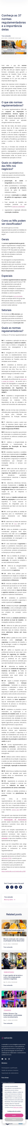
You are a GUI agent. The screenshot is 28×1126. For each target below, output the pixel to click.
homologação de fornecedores (15, 820)
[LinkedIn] (6, 1059)
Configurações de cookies (14, 1111)
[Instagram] (9, 1059)
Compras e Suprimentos (8, 1082)
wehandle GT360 (6, 858)
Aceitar (14, 1115)
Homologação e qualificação (9, 1067)
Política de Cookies (17, 1107)
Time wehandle (6, 36)
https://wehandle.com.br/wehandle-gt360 (14, 871)
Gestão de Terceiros (9, 972)
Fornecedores (7, 1010)
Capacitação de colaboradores (10, 1073)
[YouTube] (2, 1059)
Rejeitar (14, 1119)
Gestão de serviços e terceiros (10, 1070)
